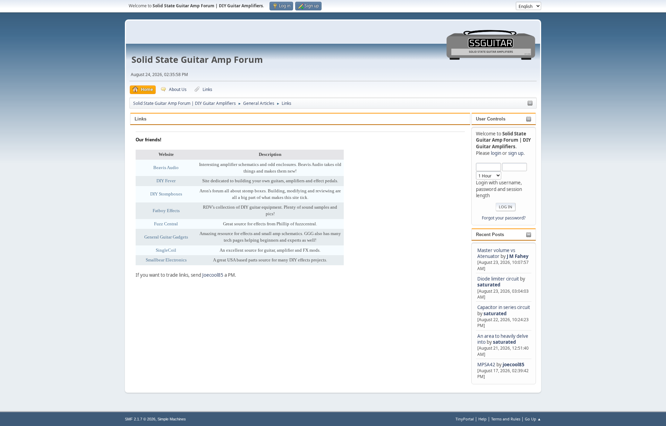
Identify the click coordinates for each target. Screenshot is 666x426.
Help (482, 418)
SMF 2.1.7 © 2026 (140, 419)
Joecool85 (212, 275)
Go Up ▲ (533, 418)
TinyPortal (464, 418)
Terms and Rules (505, 418)
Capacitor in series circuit (503, 307)
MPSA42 (486, 364)
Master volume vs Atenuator (496, 253)
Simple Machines (171, 419)
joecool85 (513, 364)
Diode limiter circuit (498, 279)
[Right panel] (530, 103)
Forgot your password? (504, 218)
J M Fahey (518, 256)
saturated (488, 285)
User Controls (490, 119)
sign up (515, 153)
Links (140, 119)
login (496, 153)
